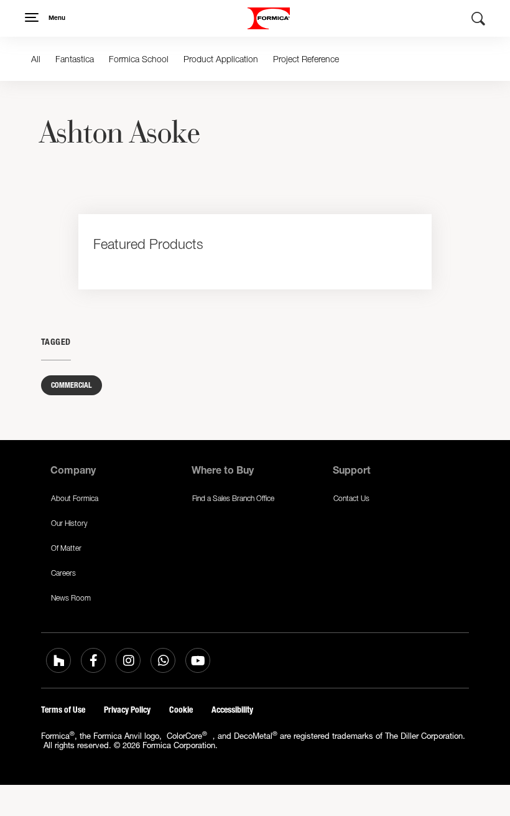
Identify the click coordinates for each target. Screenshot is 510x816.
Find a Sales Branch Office (233, 498)
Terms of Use (63, 710)
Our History (69, 523)
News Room (71, 598)
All (35, 59)
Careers (63, 573)
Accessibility (232, 710)
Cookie (181, 710)
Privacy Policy (127, 710)
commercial (71, 385)
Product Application (220, 59)
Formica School (139, 59)
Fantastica (74, 59)
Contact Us (351, 498)
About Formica (74, 498)
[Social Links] (58, 660)
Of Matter (66, 548)
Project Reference (306, 59)
